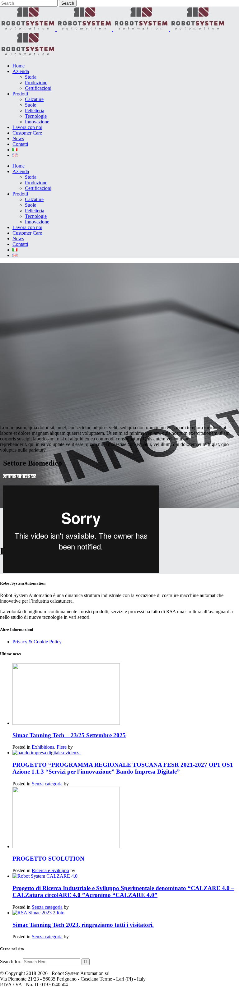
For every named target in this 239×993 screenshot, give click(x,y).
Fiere (62, 747)
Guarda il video (19, 476)
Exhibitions (43, 747)
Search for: (10, 961)
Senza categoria (47, 783)
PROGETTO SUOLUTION (48, 858)
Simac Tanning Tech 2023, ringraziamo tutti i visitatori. (83, 925)
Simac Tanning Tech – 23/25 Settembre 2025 (69, 735)
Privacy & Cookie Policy (37, 641)
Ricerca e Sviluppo (50, 870)
